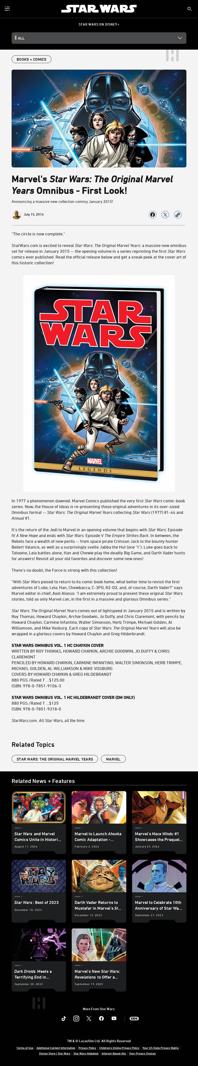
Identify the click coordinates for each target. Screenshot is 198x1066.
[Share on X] (165, 214)
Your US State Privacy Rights (160, 1047)
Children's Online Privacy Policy (119, 1047)
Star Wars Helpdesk (86, 1053)
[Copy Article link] (178, 214)
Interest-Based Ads (114, 1053)
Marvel (113, 759)
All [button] (21, 38)
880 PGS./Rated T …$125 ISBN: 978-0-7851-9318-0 (73, 703)
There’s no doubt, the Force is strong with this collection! (64, 570)
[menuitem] (7, 8)
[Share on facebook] (152, 214)
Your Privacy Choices (142, 1053)
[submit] (189, 9)
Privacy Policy (87, 1047)
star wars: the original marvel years (55, 759)
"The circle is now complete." (38, 233)
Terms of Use (24, 1047)
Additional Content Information (55, 1047)
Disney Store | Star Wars (54, 1053)
